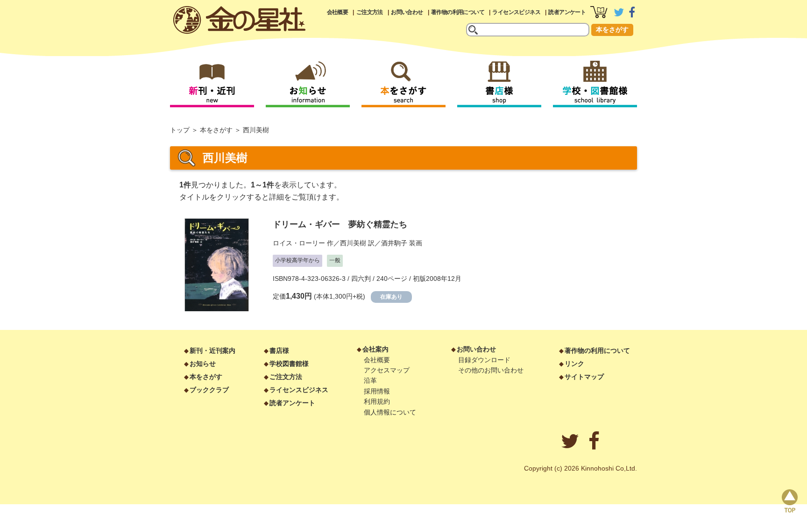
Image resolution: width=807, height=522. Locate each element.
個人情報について (390, 412)
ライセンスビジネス (516, 12)
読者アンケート (567, 12)
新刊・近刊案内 (212, 350)
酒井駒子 (394, 243)
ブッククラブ (209, 389)
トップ (180, 130)
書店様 (279, 350)
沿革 (370, 380)
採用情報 (377, 391)
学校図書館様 (289, 363)
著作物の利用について (457, 12)
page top (790, 501)
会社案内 (375, 349)
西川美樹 (353, 243)
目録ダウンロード (484, 360)
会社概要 (337, 12)
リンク (574, 363)
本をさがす (612, 29)
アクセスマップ (387, 370)
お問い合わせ (407, 12)
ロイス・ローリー (299, 243)
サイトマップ (584, 376)
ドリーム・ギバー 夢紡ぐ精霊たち (340, 224)
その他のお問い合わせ (491, 370)
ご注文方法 (369, 12)
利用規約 (377, 401)
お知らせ (203, 363)
